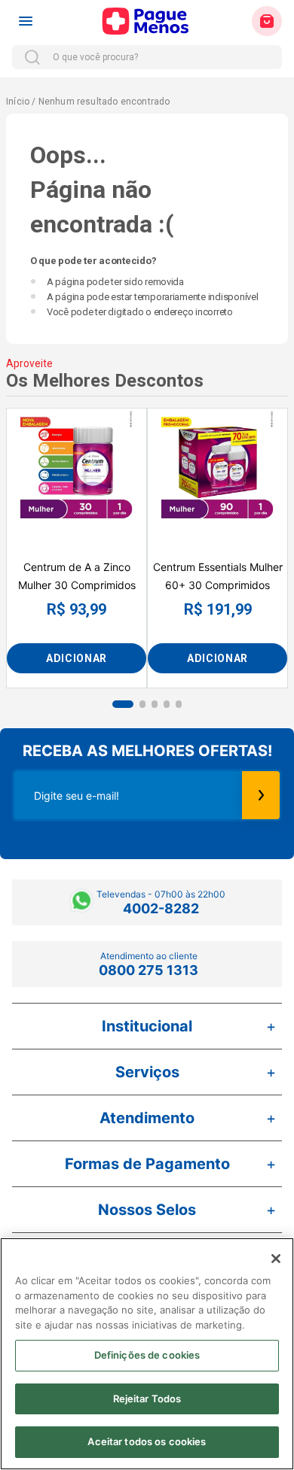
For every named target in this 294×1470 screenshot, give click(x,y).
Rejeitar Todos (147, 1399)
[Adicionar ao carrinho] (76, 658)
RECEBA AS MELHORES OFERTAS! (147, 751)
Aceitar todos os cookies (146, 1441)
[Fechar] (275, 1258)
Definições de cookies (147, 1355)
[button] (122, 704)
